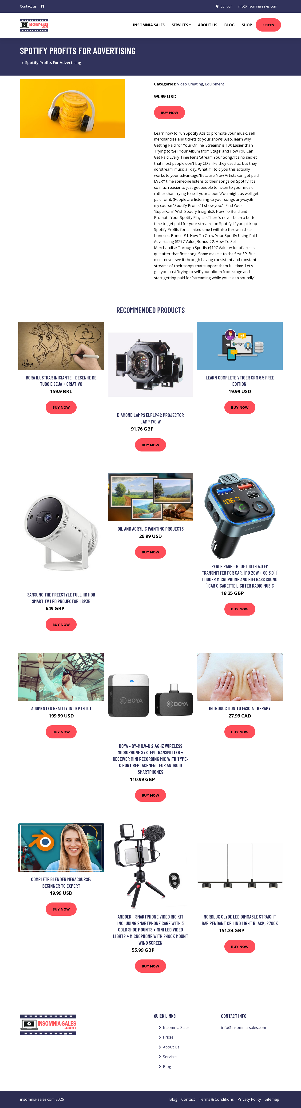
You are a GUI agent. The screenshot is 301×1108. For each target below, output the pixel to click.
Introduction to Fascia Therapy (240, 708)
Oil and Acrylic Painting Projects (151, 529)
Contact (188, 1099)
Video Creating (190, 84)
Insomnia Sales (149, 25)
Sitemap (272, 1099)
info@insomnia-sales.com (257, 6)
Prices (268, 25)
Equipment (214, 84)
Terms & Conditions (216, 1099)
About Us (207, 25)
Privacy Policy (249, 1099)
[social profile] (42, 6)
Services (170, 1056)
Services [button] (180, 25)
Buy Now (169, 112)
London (226, 6)
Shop (247, 25)
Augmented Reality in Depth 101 (61, 708)
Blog (229, 25)
